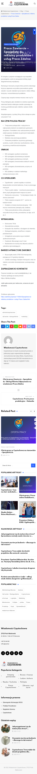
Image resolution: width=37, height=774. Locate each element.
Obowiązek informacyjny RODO (13, 702)
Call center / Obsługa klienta (10, 316)
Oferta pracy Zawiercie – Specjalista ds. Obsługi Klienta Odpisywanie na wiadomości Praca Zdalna (17, 382)
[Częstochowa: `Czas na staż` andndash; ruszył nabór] (9, 481)
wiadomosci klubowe (8, 610)
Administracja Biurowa (9, 312)
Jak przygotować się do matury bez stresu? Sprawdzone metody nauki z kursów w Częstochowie (18, 536)
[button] (31, 411)
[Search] (35, 3)
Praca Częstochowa (8, 447)
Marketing (24, 316)
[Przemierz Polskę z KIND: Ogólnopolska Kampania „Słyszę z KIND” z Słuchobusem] (27, 509)
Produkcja (5, 606)
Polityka (15, 602)
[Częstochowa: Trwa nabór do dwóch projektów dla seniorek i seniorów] (5, 752)
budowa (20, 590)
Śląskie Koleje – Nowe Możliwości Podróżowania (8, 514)
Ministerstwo (6, 602)
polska (22, 602)
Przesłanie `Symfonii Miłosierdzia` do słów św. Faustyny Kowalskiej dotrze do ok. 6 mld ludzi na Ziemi (18, 562)
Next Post (29, 396)
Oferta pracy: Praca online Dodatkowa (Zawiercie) (27, 497)
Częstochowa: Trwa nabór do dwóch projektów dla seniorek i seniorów (23, 752)
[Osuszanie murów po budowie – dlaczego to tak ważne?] (5, 740)
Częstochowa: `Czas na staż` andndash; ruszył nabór (8, 492)
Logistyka (13, 598)
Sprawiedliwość (21, 606)
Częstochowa (25, 594)
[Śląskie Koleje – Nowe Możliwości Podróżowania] (9, 505)
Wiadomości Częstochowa (15, 348)
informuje (5, 598)
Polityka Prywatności (9, 706)
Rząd (12, 606)
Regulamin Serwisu (9, 709)
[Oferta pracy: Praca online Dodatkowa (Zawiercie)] (27, 484)
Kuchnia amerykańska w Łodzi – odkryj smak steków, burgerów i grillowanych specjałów (16, 579)
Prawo (28, 602)
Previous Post (9, 377)
